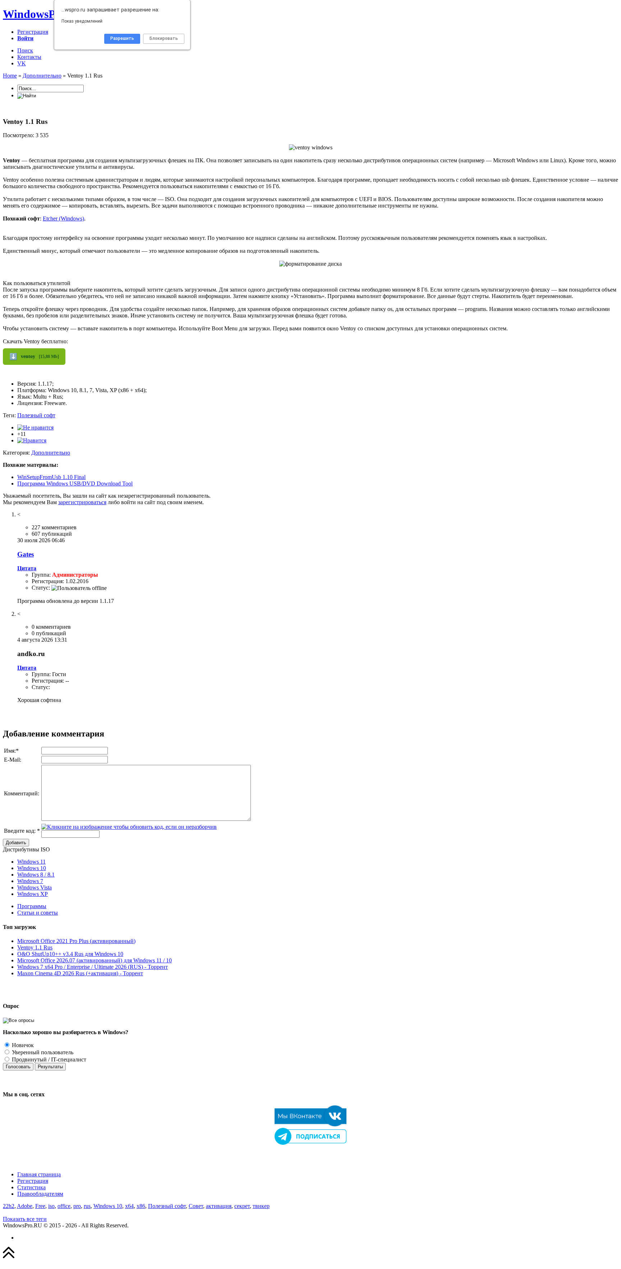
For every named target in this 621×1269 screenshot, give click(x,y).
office (64, 1206)
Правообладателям (40, 1194)
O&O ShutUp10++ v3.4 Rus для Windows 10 (70, 954)
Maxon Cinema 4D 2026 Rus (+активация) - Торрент (80, 973)
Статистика (31, 1187)
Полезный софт (36, 415)
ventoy (34, 356)
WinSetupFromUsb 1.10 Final (51, 477)
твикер (261, 1206)
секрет (242, 1206)
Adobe (24, 1206)
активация (218, 1206)
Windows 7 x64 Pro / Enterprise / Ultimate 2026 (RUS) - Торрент (92, 967)
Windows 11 (31, 862)
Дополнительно (50, 453)
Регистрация (32, 32)
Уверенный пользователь (41, 1052)
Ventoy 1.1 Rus (34, 947)
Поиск (25, 50)
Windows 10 (31, 868)
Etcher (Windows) (63, 218)
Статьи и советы (37, 913)
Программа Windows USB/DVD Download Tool (75, 483)
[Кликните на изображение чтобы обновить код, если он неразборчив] (129, 827)
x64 (129, 1206)
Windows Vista (34, 887)
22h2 (8, 1206)
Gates (25, 554)
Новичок (22, 1045)
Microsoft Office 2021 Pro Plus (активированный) (76, 941)
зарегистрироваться (82, 502)
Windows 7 (30, 881)
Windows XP (32, 894)
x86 (141, 1206)
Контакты (29, 57)
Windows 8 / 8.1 (36, 874)
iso (51, 1206)
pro (77, 1206)
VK (21, 63)
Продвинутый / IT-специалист (48, 1059)
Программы (31, 906)
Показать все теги (25, 1219)
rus (87, 1206)
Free (40, 1206)
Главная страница (39, 1174)
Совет (196, 1206)
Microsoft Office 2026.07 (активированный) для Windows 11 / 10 (94, 960)
